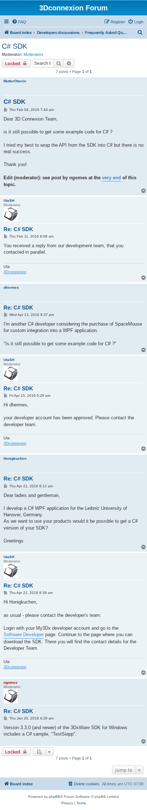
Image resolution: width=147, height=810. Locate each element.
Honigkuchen (15, 458)
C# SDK (14, 46)
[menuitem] (19, 22)
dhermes (11, 287)
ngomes (10, 682)
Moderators (34, 54)
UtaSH (9, 200)
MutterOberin (15, 81)
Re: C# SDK (18, 229)
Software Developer (24, 634)
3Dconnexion (15, 272)
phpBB (54, 797)
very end (111, 177)
